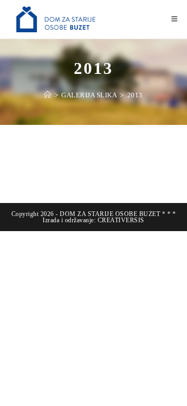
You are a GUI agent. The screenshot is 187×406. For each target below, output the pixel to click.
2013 (135, 95)
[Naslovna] (47, 95)
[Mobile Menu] (174, 19)
